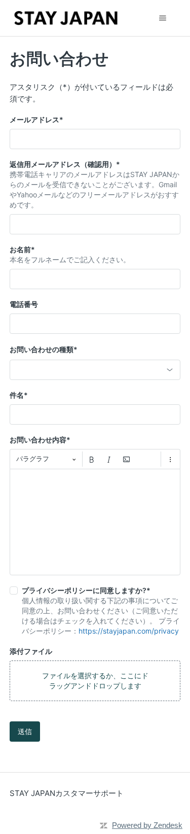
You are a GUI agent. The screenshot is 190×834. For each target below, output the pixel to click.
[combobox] (95, 370)
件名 (19, 395)
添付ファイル (31, 651)
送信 (25, 731)
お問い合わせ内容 (40, 439)
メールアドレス (36, 119)
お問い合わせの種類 (44, 349)
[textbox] (95, 522)
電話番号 (24, 304)
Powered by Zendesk (147, 825)
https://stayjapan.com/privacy (129, 631)
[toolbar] (95, 459)
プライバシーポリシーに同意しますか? (86, 590)
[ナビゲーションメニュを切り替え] (162, 18)
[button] (95, 681)
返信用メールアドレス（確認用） (65, 164)
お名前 (22, 249)
